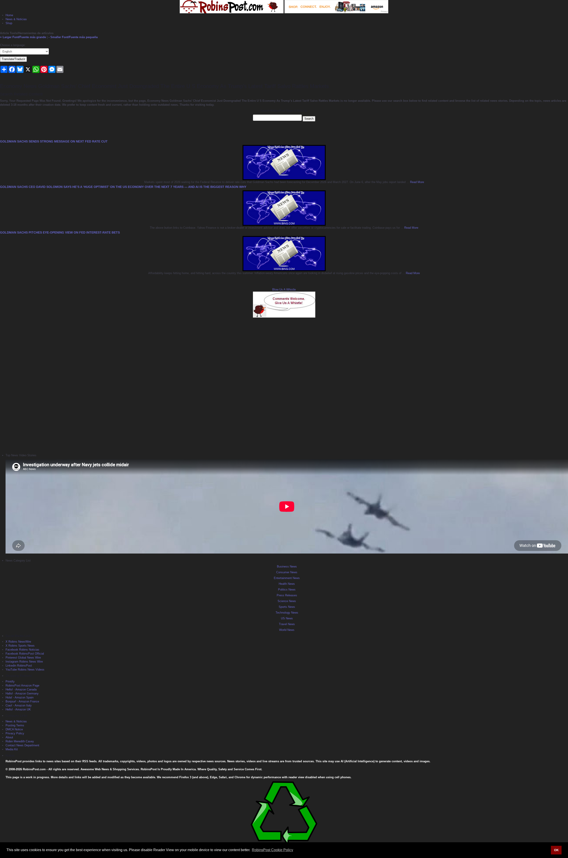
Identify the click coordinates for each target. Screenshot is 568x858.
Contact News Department (22, 745)
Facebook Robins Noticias (22, 649)
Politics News (287, 589)
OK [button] (556, 850)
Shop (9, 23)
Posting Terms (15, 725)
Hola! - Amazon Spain (20, 697)
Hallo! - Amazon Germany (22, 693)
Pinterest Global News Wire (23, 657)
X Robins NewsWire (18, 641)
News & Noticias (16, 19)
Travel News (287, 624)
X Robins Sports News (20, 645)
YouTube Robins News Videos (25, 669)
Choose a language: (13, 45)
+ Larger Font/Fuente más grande (23, 37)
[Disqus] (284, 385)
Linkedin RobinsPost (19, 665)
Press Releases (287, 595)
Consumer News (286, 572)
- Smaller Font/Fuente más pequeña (73, 37)
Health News (287, 583)
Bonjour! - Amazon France (22, 701)
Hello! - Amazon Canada (21, 689)
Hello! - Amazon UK (18, 709)
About (9, 737)
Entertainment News (287, 578)
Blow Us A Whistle (284, 289)
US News (287, 618)
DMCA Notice (14, 729)
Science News (287, 601)
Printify (10, 681)
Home (9, 15)
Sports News (287, 606)
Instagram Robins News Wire (24, 661)
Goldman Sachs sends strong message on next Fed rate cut (54, 141)
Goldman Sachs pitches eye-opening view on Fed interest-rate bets (60, 232)
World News (286, 630)
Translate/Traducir (13, 59)
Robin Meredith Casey (20, 741)
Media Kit (12, 749)
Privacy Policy (15, 733)
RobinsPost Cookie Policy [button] (272, 850)
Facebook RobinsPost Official (25, 653)
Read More (416, 182)
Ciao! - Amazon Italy (19, 705)
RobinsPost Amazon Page (22, 685)
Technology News (287, 612)
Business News (287, 566)
